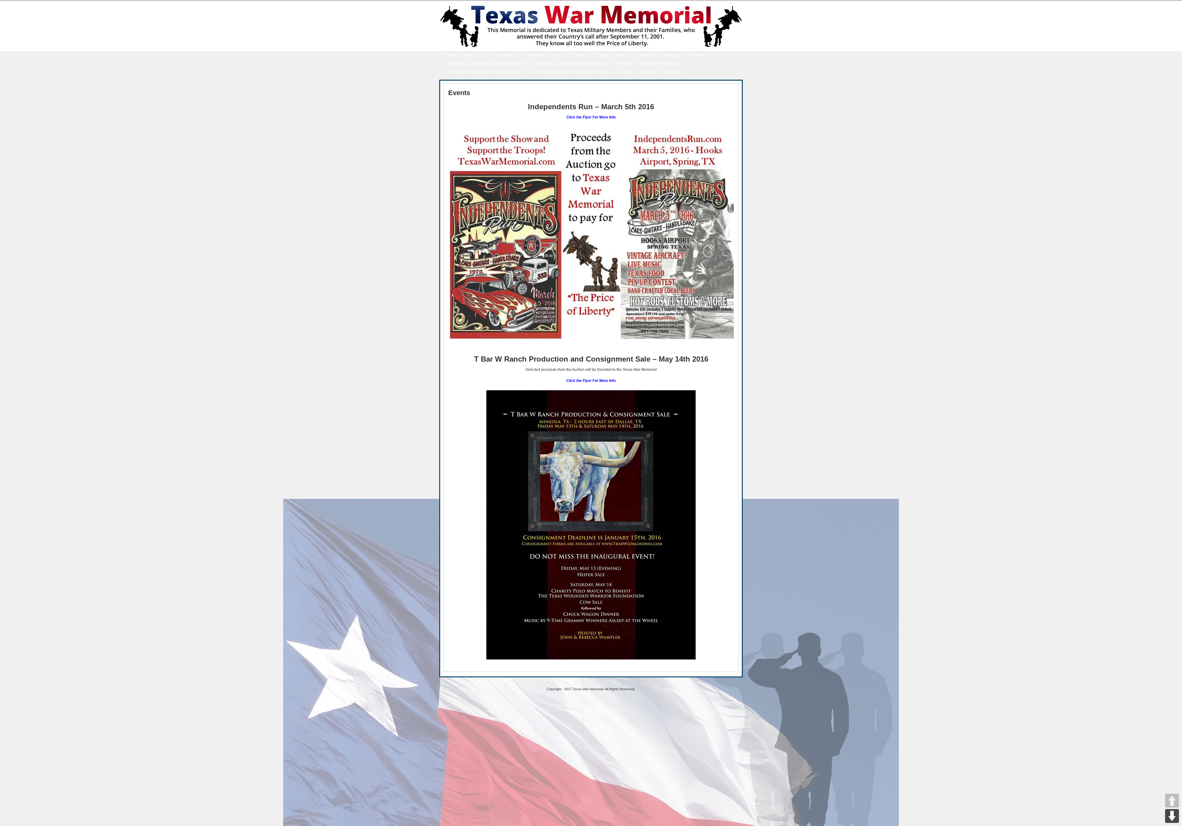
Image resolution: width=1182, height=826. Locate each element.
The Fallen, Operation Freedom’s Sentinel (571, 71)
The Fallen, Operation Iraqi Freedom (569, 63)
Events (459, 93)
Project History (504, 54)
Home (451, 54)
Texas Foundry (611, 54)
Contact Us (672, 71)
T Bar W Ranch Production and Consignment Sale (562, 359)
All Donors (696, 54)
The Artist (580, 54)
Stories (626, 71)
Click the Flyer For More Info (591, 117)
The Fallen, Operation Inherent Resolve (484, 71)
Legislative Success (544, 54)
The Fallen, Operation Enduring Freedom (485, 63)
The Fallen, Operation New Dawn (645, 63)
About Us (473, 54)
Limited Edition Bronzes (656, 54)
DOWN (1172, 816)
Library (647, 71)
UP (1172, 801)
